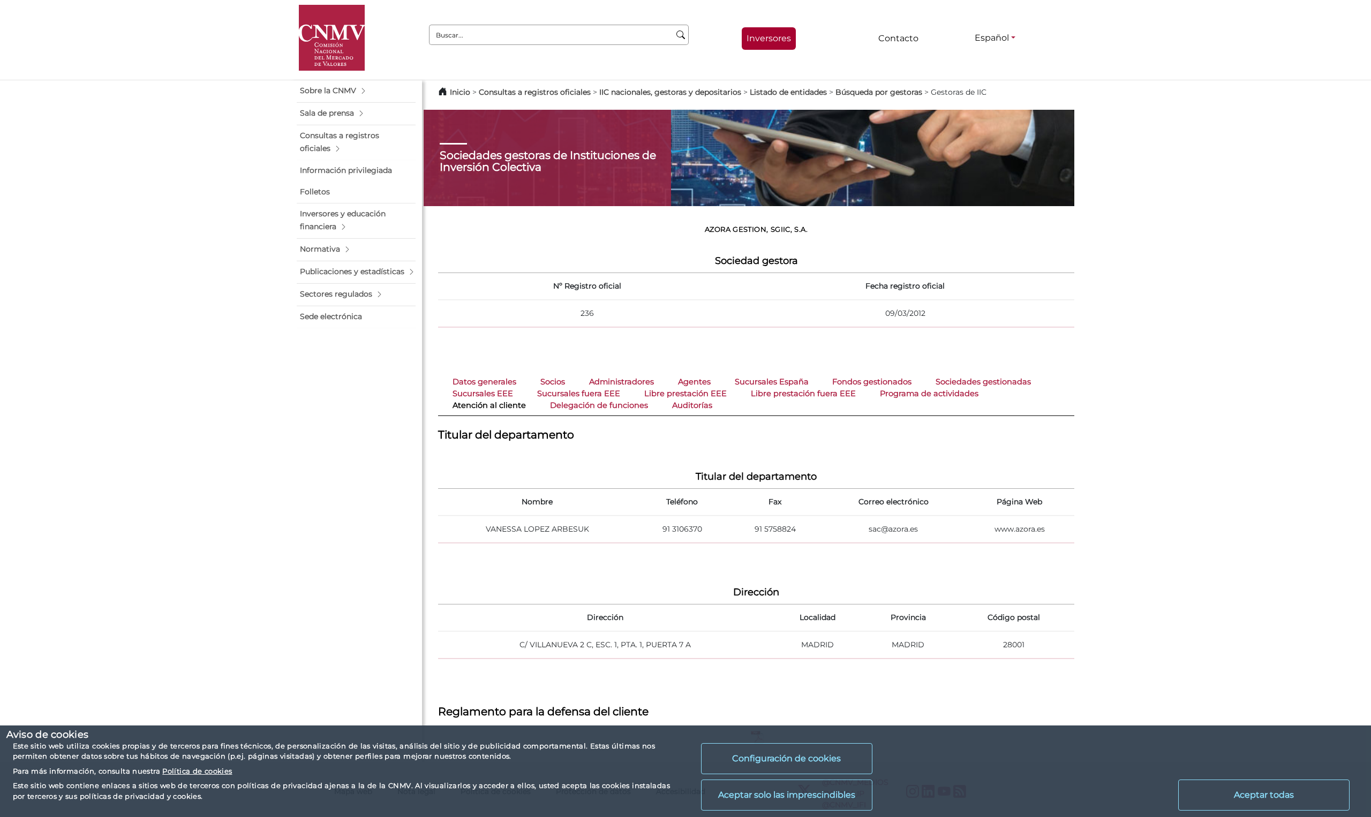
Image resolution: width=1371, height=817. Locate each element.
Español (992, 38)
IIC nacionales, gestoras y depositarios (670, 92)
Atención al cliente (489, 405)
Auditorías (692, 405)
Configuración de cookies (786, 758)
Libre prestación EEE (685, 393)
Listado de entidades (788, 92)
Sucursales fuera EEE (578, 393)
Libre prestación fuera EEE (803, 393)
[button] (356, 91)
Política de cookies (197, 771)
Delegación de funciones (599, 405)
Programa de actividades (929, 393)
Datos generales (484, 382)
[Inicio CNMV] (331, 37)
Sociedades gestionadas (983, 382)
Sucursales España (772, 382)
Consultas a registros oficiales (535, 92)
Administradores (621, 382)
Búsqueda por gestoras (878, 92)
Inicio (460, 92)
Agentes (694, 382)
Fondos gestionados (872, 382)
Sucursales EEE (483, 393)
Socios (552, 382)
